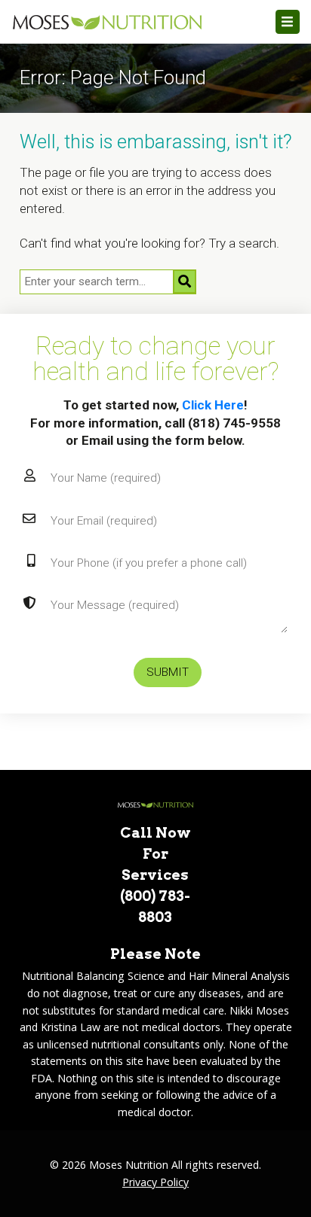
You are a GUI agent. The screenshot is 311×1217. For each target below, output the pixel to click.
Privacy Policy (155, 1182)
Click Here (213, 404)
